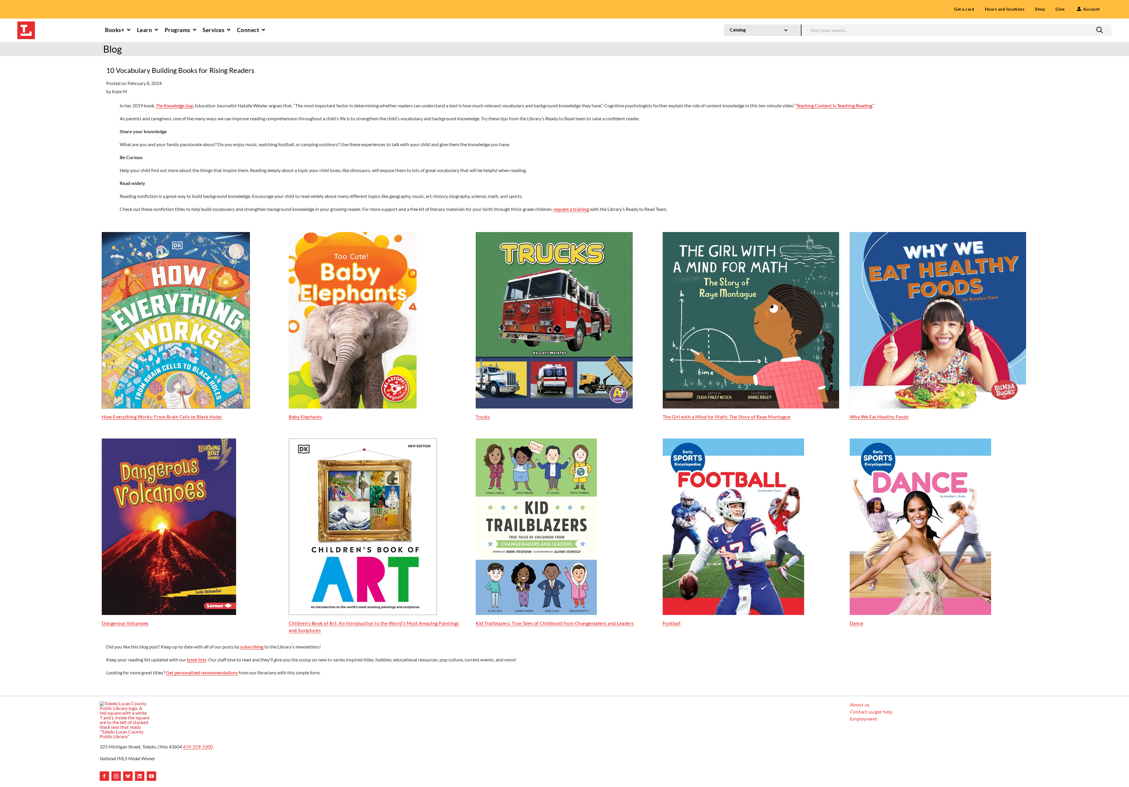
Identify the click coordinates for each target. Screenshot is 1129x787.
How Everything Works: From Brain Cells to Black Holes (162, 416)
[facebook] (104, 776)
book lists (196, 659)
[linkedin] (139, 776)
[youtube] (151, 776)
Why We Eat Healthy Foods (879, 416)
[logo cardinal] (125, 703)
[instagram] (116, 776)
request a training (571, 209)
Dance (857, 623)
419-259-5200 (198, 746)
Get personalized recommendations (202, 672)
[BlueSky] (128, 776)
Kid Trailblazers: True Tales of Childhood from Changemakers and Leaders (555, 623)
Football (672, 623)
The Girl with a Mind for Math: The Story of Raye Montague (727, 416)
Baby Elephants (305, 416)
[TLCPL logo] (26, 23)
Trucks (483, 416)
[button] (1099, 30)
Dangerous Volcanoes (125, 623)
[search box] (956, 29)
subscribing (251, 646)
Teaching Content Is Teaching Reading (834, 105)
